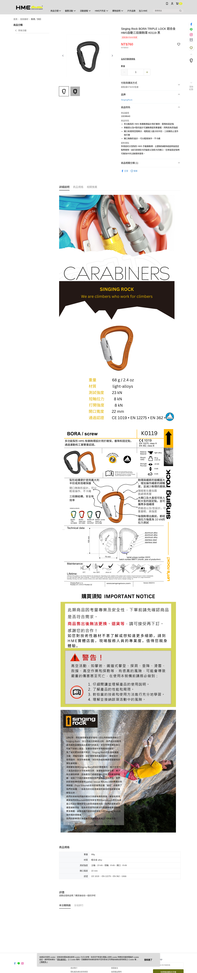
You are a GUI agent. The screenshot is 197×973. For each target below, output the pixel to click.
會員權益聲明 (116, 972)
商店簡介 (74, 968)
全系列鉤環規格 (128, 59)
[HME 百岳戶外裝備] (29, 7)
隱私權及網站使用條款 (79, 972)
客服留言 (114, 968)
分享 (126, 171)
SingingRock (126, 100)
